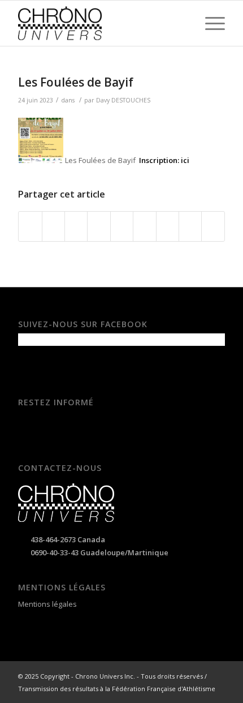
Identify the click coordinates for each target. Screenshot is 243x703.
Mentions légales (47, 604)
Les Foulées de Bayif (75, 82)
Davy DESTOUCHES (123, 100)
